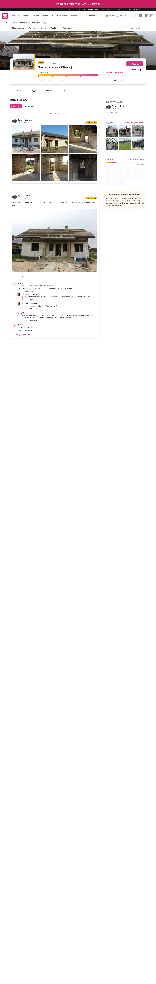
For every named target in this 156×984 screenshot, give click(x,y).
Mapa (43, 28)
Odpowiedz (29, 291)
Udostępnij (136, 70)
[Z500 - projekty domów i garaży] (5, 16)
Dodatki (26, 16)
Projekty (15, 16)
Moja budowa (22, 23)
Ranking (54, 28)
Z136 (41, 63)
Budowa (19, 90)
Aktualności (48, 16)
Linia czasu (16, 106)
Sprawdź (95, 3)
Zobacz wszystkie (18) (133, 122)
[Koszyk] (146, 15)
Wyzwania (67, 28)
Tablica (32, 28)
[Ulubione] (140, 15)
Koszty (49, 90)
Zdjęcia (34, 90)
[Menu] (151, 15)
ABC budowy (61, 16)
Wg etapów (29, 106)
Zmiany (36, 16)
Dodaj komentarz (22, 334)
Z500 (84, 16)
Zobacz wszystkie (135, 159)
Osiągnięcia (65, 90)
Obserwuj (135, 64)
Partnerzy (74, 16)
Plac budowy (94, 16)
